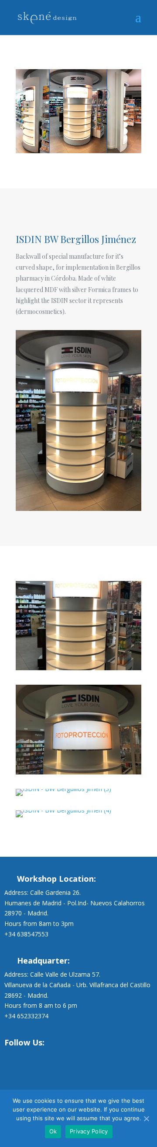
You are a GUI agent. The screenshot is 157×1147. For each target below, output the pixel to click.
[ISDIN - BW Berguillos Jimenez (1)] (78, 774)
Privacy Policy (89, 1131)
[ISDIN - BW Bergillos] (78, 670)
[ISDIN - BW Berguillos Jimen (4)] (63, 817)
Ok (53, 1131)
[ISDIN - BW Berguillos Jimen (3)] (63, 796)
